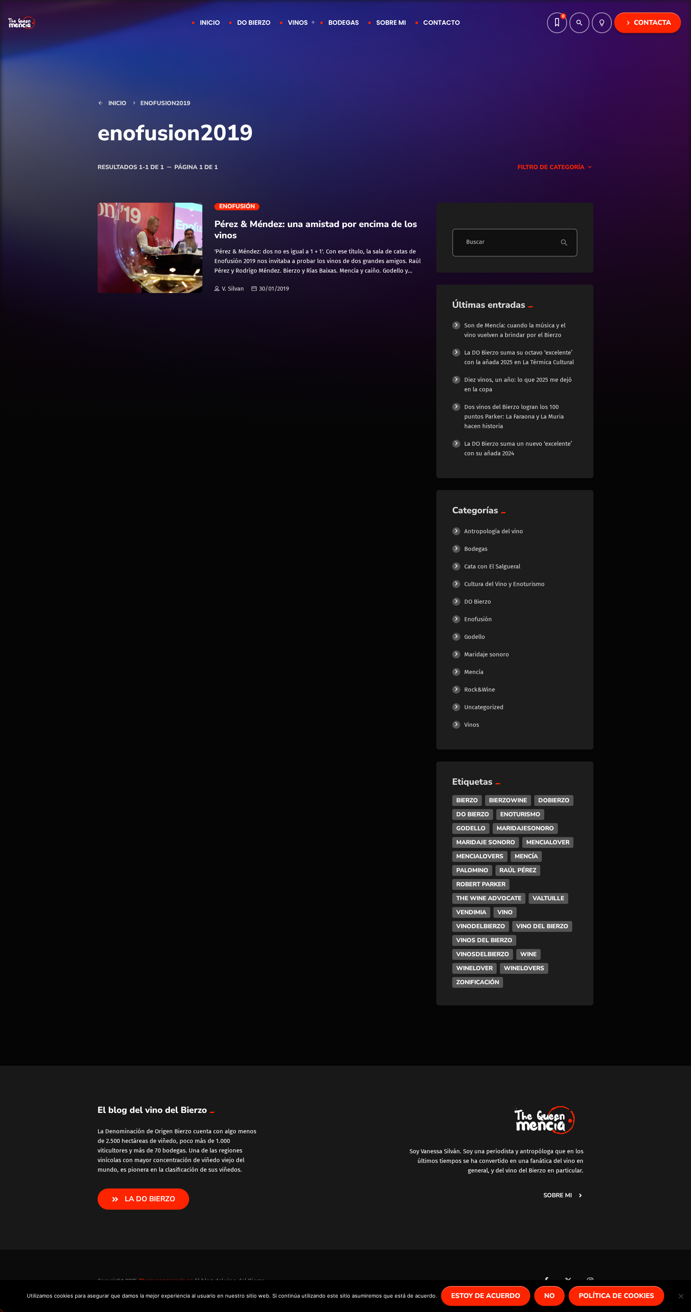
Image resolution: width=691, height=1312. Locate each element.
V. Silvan (233, 288)
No (549, 1296)
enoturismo (520, 814)
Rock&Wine (479, 689)
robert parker (480, 884)
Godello (474, 636)
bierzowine (508, 800)
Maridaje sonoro (486, 654)
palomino (472, 870)
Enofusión (237, 206)
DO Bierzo (477, 601)
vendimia (471, 912)
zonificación (477, 982)
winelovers (524, 968)
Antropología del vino (493, 531)
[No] (681, 1302)
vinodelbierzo (480, 926)
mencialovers (479, 856)
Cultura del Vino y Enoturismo (504, 584)
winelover (474, 968)
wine (528, 954)
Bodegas (475, 548)
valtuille (548, 898)
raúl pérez (517, 870)
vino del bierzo (542, 926)
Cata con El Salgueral (492, 566)
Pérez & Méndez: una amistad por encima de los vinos (315, 230)
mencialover (547, 842)
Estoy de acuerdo (485, 1296)
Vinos (471, 724)
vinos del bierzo (484, 940)
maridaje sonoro (485, 842)
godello (470, 828)
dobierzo (553, 800)
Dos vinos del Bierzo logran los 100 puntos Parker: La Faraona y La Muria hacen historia (514, 416)
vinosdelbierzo (482, 954)
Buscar (475, 242)
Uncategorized (483, 707)
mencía (526, 856)
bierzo (467, 800)
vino (505, 912)
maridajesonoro (525, 828)
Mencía (473, 672)
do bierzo (472, 814)
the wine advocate (488, 898)
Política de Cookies (616, 1296)
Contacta (647, 23)
